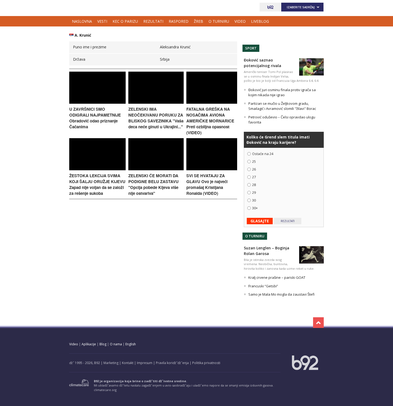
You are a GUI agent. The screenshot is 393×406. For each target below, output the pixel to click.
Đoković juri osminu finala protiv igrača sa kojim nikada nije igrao (282, 92)
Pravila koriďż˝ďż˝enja (172, 363)
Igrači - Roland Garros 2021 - (93, 7)
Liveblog (260, 21)
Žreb (198, 21)
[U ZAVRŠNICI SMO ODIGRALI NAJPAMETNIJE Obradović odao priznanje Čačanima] (97, 102)
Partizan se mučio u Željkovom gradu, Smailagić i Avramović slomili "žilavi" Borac (282, 106)
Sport (251, 48)
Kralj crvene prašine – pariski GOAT (276, 277)
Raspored (178, 21)
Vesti (102, 21)
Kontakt (127, 363)
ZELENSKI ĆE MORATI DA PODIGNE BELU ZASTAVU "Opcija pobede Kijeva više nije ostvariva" (153, 184)
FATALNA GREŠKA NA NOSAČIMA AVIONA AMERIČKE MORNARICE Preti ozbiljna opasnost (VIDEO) (210, 121)
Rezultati (153, 21)
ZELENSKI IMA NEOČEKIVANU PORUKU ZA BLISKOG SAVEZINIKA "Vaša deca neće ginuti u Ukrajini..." (155, 118)
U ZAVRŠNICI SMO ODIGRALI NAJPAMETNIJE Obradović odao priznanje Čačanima (95, 118)
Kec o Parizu (125, 21)
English (130, 344)
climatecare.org (105, 390)
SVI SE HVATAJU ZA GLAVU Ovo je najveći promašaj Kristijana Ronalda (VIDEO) (207, 184)
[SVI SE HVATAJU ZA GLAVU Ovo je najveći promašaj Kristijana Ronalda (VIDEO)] (211, 168)
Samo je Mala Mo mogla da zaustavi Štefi (281, 294)
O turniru (219, 21)
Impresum (144, 363)
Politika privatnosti (206, 363)
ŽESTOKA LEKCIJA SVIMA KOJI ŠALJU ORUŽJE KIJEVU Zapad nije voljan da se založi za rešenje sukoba (97, 184)
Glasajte (260, 220)
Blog (102, 344)
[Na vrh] (318, 322)
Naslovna (82, 21)
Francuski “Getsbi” (263, 286)
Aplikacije (89, 344)
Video (240, 21)
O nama (116, 344)
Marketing (110, 363)
